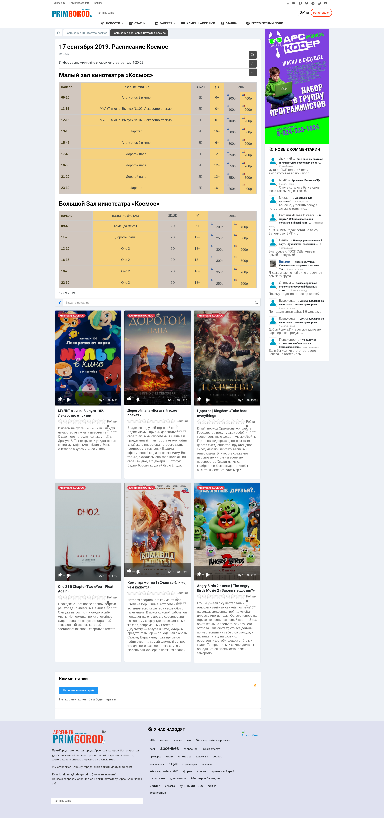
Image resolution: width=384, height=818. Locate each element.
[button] (112, 23)
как (189, 740)
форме (178, 740)
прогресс (207, 764)
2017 (152, 740)
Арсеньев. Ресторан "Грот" (307, 180)
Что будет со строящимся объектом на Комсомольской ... (297, 343)
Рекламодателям (79, 3)
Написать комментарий (78, 690)
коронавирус (190, 764)
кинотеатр (184, 756)
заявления (202, 756)
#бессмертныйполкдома (205, 778)
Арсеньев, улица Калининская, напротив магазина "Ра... (299, 265)
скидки (155, 786)
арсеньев (169, 748)
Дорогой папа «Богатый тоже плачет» (152, 412)
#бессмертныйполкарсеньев (213, 740)
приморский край (222, 771)
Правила (98, 3)
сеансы (217, 756)
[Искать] (256, 303)
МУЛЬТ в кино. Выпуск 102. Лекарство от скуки (81, 413)
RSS (255, 685)
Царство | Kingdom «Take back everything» (222, 413)
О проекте (60, 3)
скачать (202, 771)
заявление (191, 748)
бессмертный (158, 792)
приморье (155, 756)
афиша (212, 785)
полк (152, 748)
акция (173, 764)
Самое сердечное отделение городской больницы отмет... (298, 287)
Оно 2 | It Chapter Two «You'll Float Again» (85, 588)
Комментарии (73, 678)
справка (170, 785)
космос (164, 740)
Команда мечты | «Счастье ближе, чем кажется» (156, 584)
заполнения (157, 764)
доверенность (178, 778)
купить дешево (191, 786)
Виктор (284, 262)
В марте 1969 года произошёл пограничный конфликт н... (300, 219)
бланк (169, 756)
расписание (157, 778)
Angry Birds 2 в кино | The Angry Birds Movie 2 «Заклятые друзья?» (226, 588)
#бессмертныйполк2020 (164, 771)
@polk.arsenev (211, 748)
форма (187, 771)
